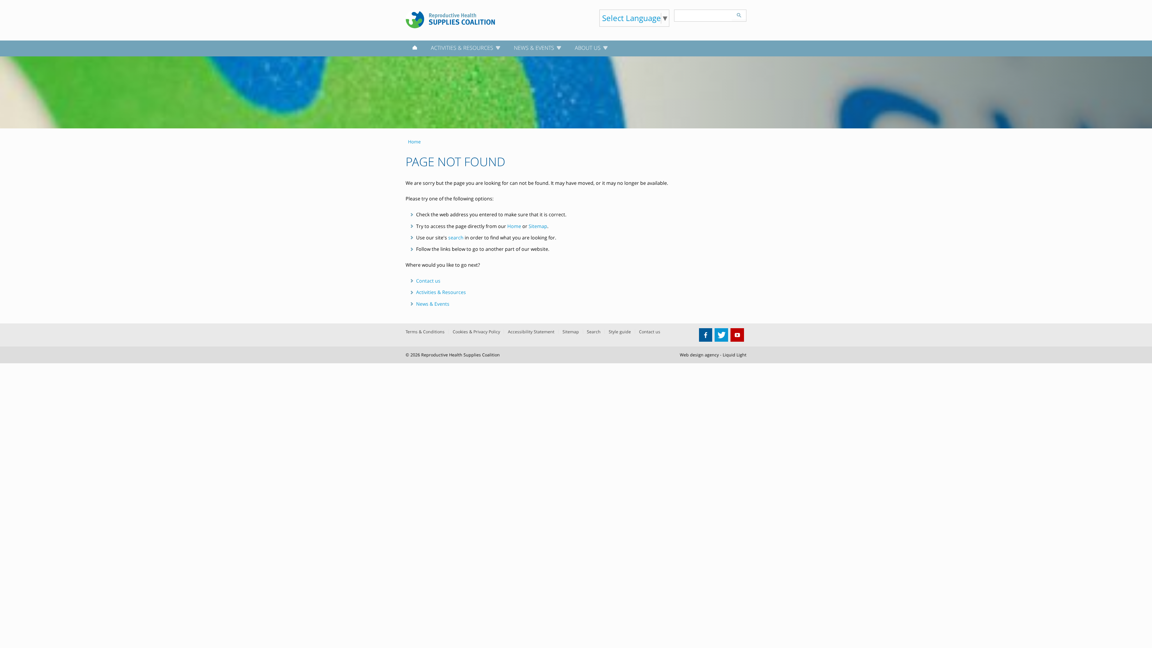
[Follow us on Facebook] (705, 335)
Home (514, 226)
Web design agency (699, 355)
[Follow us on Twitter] (721, 335)
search (456, 237)
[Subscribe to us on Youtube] (737, 335)
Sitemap (538, 226)
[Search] (739, 14)
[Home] (415, 48)
